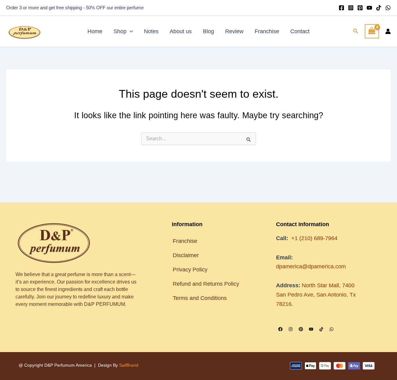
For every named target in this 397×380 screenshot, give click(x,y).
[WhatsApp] (388, 8)
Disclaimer (186, 255)
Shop (120, 31)
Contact (300, 31)
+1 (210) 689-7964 (314, 238)
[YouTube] (369, 8)
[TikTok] (378, 8)
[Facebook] (341, 8)
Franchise (267, 31)
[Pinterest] (360, 8)
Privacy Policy (190, 269)
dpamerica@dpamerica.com (311, 266)
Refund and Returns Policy (206, 284)
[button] (130, 31)
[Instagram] (351, 8)
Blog (208, 31)
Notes (151, 31)
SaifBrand (128, 365)
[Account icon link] (388, 31)
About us (181, 31)
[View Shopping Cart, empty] (372, 31)
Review (234, 31)
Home (94, 31)
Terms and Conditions (200, 298)
